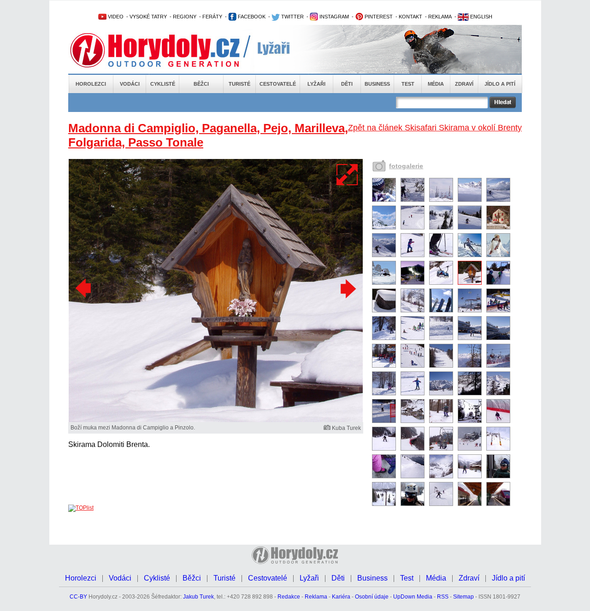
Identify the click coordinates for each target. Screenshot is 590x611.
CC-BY (78, 596)
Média (436, 84)
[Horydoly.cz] (166, 50)
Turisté (239, 84)
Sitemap (463, 596)
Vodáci (130, 84)
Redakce (288, 596)
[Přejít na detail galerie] (216, 420)
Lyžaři (316, 84)
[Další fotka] (347, 288)
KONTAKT (410, 16)
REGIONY (184, 16)
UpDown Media (412, 596)
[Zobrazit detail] (384, 200)
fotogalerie (406, 166)
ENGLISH (480, 16)
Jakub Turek (198, 596)
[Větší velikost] (347, 175)
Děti (347, 84)
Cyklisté (162, 84)
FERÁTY (212, 16)
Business (377, 84)
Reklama (316, 596)
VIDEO (115, 16)
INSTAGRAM (333, 16)
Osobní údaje (372, 596)
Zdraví (464, 84)
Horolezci (91, 84)
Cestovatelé (278, 84)
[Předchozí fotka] (84, 288)
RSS (442, 596)
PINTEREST (378, 16)
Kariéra (341, 596)
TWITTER (292, 16)
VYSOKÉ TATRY (148, 16)
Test (407, 84)
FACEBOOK (251, 16)
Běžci (201, 84)
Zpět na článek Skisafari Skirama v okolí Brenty (435, 127)
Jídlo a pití (499, 84)
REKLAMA (440, 16)
